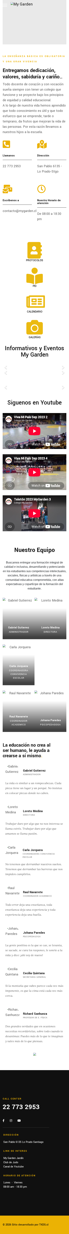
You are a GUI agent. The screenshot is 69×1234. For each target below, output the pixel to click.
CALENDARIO (34, 312)
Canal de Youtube (13, 1167)
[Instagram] (11, 1121)
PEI (34, 286)
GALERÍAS (35, 337)
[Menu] (5, 5)
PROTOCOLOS (34, 260)
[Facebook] (3, 1121)
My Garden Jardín (13, 1158)
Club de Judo (10, 1162)
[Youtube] (19, 1121)
